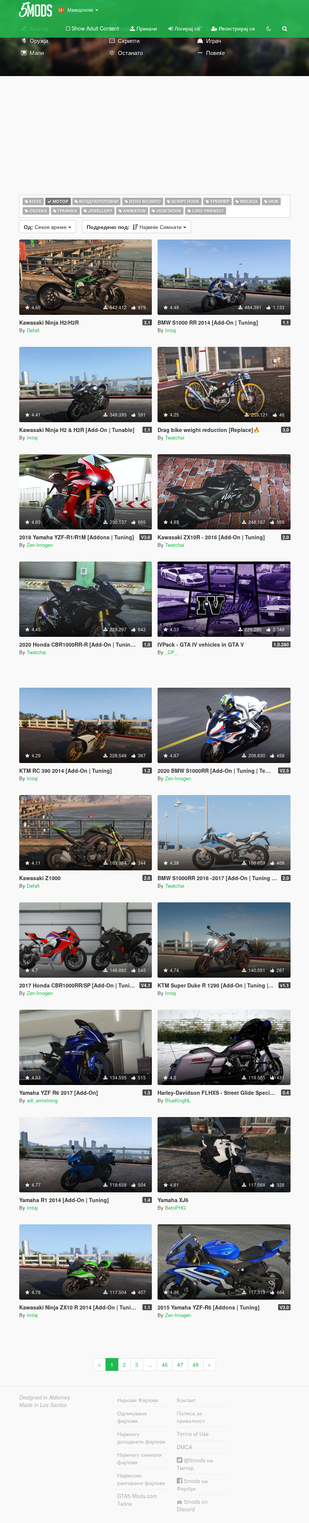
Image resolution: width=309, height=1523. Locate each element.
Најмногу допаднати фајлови (141, 1437)
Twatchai (174, 437)
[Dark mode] (269, 28)
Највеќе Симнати (135, 226)
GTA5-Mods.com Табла (137, 1499)
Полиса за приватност (191, 1416)
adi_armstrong (42, 1100)
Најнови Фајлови (137, 1400)
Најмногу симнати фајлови (139, 1458)
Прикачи (146, 28)
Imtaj (170, 330)
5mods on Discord (192, 1505)
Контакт (186, 1400)
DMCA (184, 1447)
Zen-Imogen (40, 544)
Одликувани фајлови (132, 1416)
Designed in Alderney (44, 1397)
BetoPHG (175, 1207)
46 (165, 1364)
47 (180, 1364)
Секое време (46, 226)
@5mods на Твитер (195, 1463)
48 (196, 1364)
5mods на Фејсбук (192, 1484)
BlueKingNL (178, 1100)
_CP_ (171, 652)
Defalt (33, 330)
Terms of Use (193, 1434)
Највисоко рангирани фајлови (141, 1478)
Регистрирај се (236, 28)
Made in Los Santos (43, 1405)
